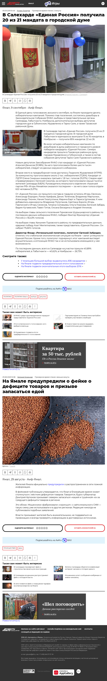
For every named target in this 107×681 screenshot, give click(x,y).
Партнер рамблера (43, 671)
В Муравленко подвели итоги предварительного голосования (27, 333)
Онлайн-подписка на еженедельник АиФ (64, 629)
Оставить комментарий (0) (85, 277)
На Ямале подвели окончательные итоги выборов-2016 (51, 266)
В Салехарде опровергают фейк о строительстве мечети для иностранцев (30, 568)
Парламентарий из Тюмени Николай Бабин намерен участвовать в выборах (82, 317)
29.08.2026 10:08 (8, 377)
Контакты (88, 629)
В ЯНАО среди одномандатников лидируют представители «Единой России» (32, 317)
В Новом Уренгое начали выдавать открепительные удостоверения (79, 325)
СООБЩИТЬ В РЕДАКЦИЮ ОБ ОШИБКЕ (35, 632)
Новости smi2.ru (11, 369)
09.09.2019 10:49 (8, 11)
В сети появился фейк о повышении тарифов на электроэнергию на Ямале (32, 585)
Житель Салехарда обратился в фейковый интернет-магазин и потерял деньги (82, 568)
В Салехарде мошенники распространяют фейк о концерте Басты (31, 576)
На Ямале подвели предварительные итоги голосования (52, 263)
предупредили (56, 484)
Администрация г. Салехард (75, 95)
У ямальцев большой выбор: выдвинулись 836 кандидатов (53, 261)
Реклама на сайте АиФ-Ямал (32, 629)
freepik (12, 466)
